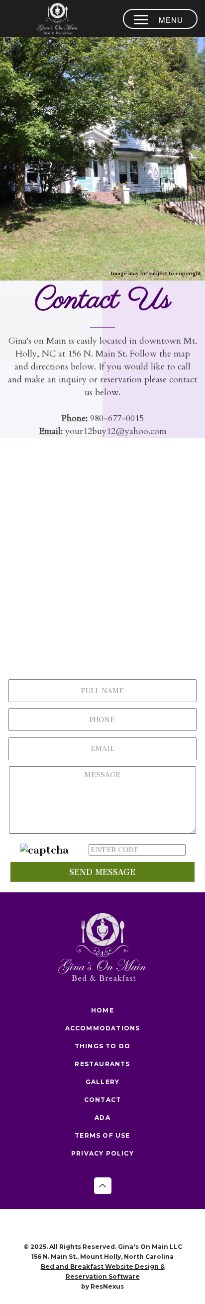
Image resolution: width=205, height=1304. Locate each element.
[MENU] (141, 19)
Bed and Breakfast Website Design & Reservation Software (103, 1271)
